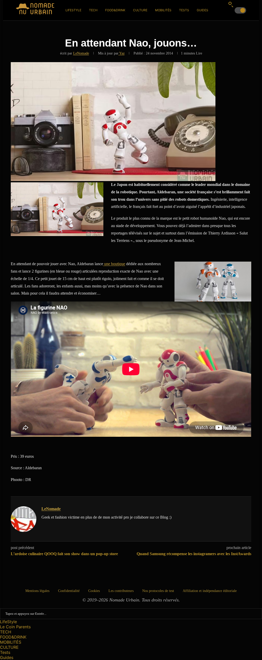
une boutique (114, 264)
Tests (184, 10)
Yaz (121, 53)
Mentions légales (37, 591)
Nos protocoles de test (158, 591)
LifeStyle (73, 10)
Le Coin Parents (15, 626)
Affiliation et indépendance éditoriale (210, 591)
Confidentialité (69, 591)
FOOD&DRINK (115, 10)
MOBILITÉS (163, 10)
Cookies (94, 591)
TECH (93, 10)
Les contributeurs (121, 591)
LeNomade (81, 53)
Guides (202, 10)
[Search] (230, 4)
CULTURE (140, 10)
